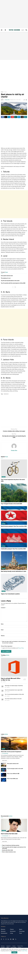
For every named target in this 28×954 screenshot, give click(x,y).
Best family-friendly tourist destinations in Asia (13, 571)
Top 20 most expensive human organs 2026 (13, 690)
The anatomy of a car (5, 278)
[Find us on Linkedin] (8, 939)
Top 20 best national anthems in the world (13, 698)
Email (2, 629)
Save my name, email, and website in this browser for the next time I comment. (14, 642)
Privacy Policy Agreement (6, 646)
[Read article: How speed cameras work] (3, 765)
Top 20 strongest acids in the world (15, 768)
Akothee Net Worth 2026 (7, 850)
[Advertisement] (14, 14)
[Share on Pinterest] (12, 117)
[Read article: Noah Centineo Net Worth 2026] (14, 825)
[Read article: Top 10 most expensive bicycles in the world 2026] (14, 468)
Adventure (6, 393)
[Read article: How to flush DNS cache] (3, 780)
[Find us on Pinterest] (10, 939)
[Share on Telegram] (18, 117)
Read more (5, 760)
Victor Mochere (5, 753)
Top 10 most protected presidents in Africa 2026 (14, 694)
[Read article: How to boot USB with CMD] (3, 775)
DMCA (8, 947)
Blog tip (19, 947)
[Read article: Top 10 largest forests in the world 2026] (14, 493)
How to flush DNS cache (12, 778)
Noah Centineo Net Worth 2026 (9, 834)
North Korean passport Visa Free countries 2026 (14, 526)
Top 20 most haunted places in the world (10, 280)
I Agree (14, 952)
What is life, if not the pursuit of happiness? (11, 751)
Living (3, 748)
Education (3, 931)
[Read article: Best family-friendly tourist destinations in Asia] (14, 560)
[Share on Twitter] (5, 117)
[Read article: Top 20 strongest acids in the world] (3, 770)
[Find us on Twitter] (3, 939)
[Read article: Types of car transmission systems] (14, 583)
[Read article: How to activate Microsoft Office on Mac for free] (14, 667)
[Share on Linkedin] (9, 117)
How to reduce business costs (9, 851)
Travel (5, 91)
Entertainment (4, 933)
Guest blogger (13, 947)
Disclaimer (8, 946)
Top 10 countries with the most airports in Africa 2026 (13, 283)
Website (3, 635)
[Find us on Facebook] (1, 939)
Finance (4, 830)
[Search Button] (26, 30)
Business (3, 929)
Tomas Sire (7, 99)
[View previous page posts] (13, 287)
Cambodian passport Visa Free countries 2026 (13, 549)
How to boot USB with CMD (13, 773)
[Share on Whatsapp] (15, 117)
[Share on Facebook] (2, 117)
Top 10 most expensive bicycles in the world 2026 (13, 480)
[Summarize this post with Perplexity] (25, 117)
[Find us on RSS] (15, 939)
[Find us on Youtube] (13, 939)
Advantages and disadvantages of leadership (14, 685)
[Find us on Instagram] (6, 939)
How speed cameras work (7, 275)
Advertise (3, 946)
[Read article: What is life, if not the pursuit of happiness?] (14, 743)
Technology (21, 931)
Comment (3, 607)
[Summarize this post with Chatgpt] (22, 117)
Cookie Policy (24, 950)
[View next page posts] (15, 287)
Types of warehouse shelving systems (10, 845)
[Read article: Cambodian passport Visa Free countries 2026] (14, 538)
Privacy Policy (21, 648)
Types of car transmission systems (10, 594)
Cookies (13, 946)
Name (2, 624)
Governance (12, 931)
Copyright (3, 947)
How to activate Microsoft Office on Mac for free (10, 679)
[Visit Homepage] (14, 30)
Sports (20, 929)
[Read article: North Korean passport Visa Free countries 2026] (14, 515)
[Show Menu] (1, 30)
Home (2, 91)
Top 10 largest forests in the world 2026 (11, 503)
